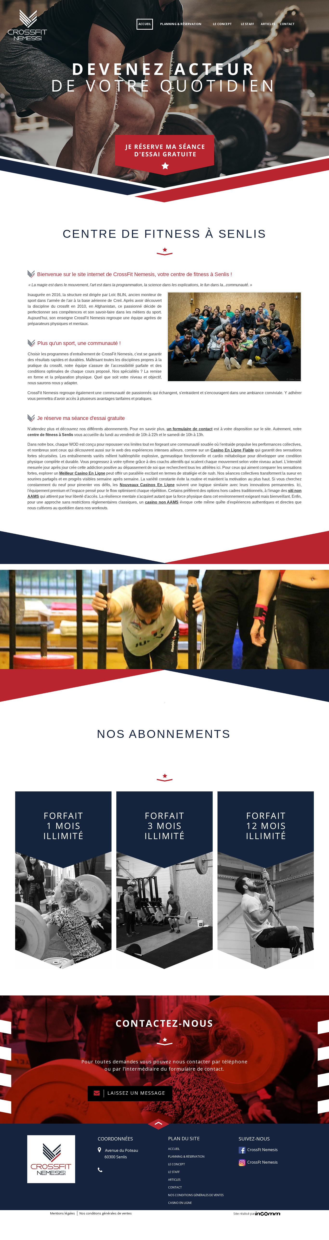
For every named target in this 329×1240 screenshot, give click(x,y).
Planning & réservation (180, 24)
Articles (268, 24)
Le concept (222, 24)
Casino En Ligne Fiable (232, 450)
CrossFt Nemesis (261, 1149)
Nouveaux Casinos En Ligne (147, 485)
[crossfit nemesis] (27, 23)
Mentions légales (62, 1213)
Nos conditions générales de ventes (196, 1195)
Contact (287, 24)
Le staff (247, 24)
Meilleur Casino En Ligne (82, 473)
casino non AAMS (162, 502)
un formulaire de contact (189, 429)
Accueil (144, 24)
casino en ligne (180, 1203)
